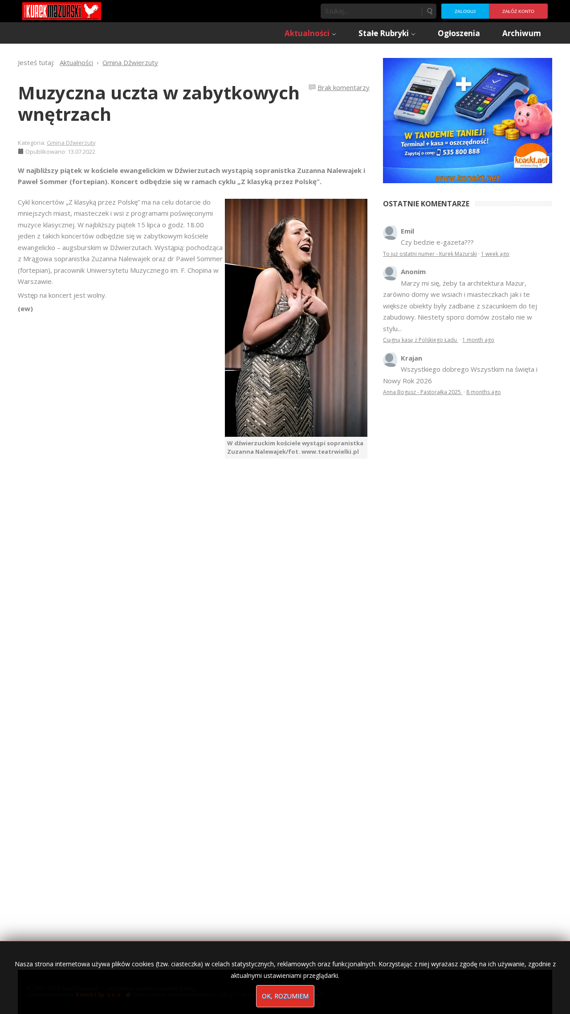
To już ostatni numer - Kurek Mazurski (430, 254)
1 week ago (495, 254)
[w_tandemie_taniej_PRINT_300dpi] (467, 119)
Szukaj (429, 11)
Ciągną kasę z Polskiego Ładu (420, 340)
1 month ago (478, 340)
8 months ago (483, 392)
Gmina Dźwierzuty (71, 143)
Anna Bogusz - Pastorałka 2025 (422, 392)
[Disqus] (194, 583)
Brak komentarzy (344, 87)
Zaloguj (465, 11)
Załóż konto (518, 11)
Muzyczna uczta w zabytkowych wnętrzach (159, 103)
